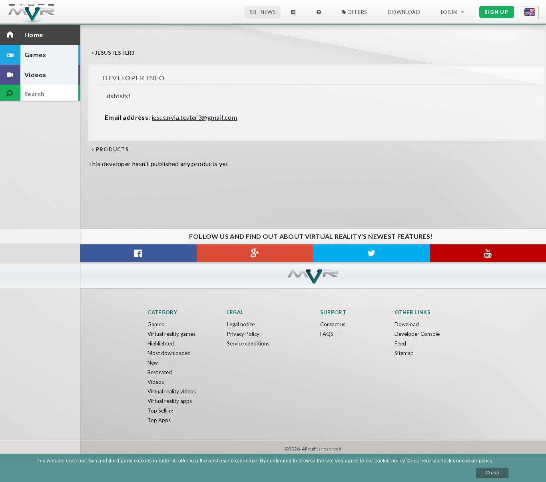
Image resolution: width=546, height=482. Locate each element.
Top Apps (159, 420)
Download (407, 324)
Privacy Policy (243, 334)
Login (449, 12)
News (267, 12)
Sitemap (404, 353)
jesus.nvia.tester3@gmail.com (194, 117)
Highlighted (160, 343)
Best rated (159, 372)
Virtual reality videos (171, 391)
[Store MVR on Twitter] (371, 253)
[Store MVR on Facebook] (138, 253)
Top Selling (160, 410)
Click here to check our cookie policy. (450, 461)
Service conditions (248, 343)
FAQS (326, 334)
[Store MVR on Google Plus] (255, 253)
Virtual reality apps (169, 401)
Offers (356, 12)
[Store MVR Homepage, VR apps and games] (46, 14)
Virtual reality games (171, 334)
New (152, 362)
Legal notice (241, 324)
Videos (155, 382)
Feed (400, 343)
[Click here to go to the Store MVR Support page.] (318, 12)
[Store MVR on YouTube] (488, 253)
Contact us (332, 324)
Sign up (496, 12)
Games (155, 324)
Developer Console (417, 334)
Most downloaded (169, 353)
